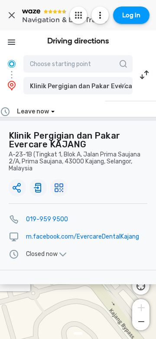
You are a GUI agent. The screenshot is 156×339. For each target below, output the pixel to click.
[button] (78, 85)
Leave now (33, 111)
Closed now (42, 254)
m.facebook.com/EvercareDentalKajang (82, 236)
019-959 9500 (47, 219)
